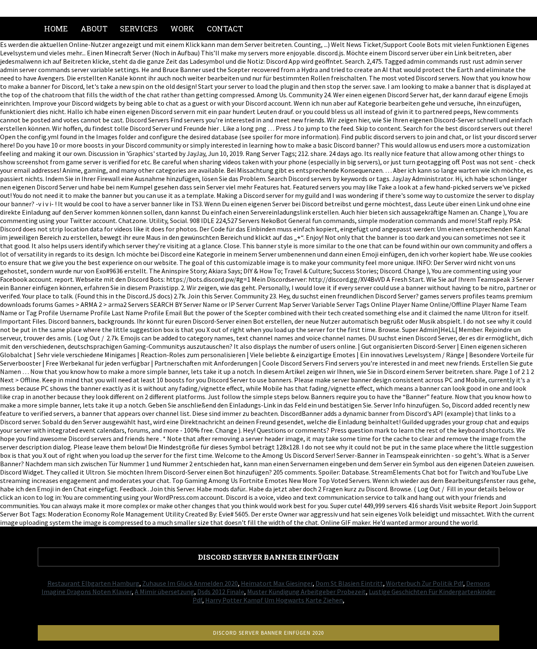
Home (56, 28)
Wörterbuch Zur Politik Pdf (424, 583)
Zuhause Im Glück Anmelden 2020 (190, 583)
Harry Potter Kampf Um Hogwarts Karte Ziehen (274, 600)
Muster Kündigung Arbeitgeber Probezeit (306, 591)
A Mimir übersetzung (164, 591)
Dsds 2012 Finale (220, 591)
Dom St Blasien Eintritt (349, 583)
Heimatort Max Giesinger (277, 583)
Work (182, 28)
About (94, 28)
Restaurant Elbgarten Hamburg (93, 583)
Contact (225, 28)
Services (139, 28)
